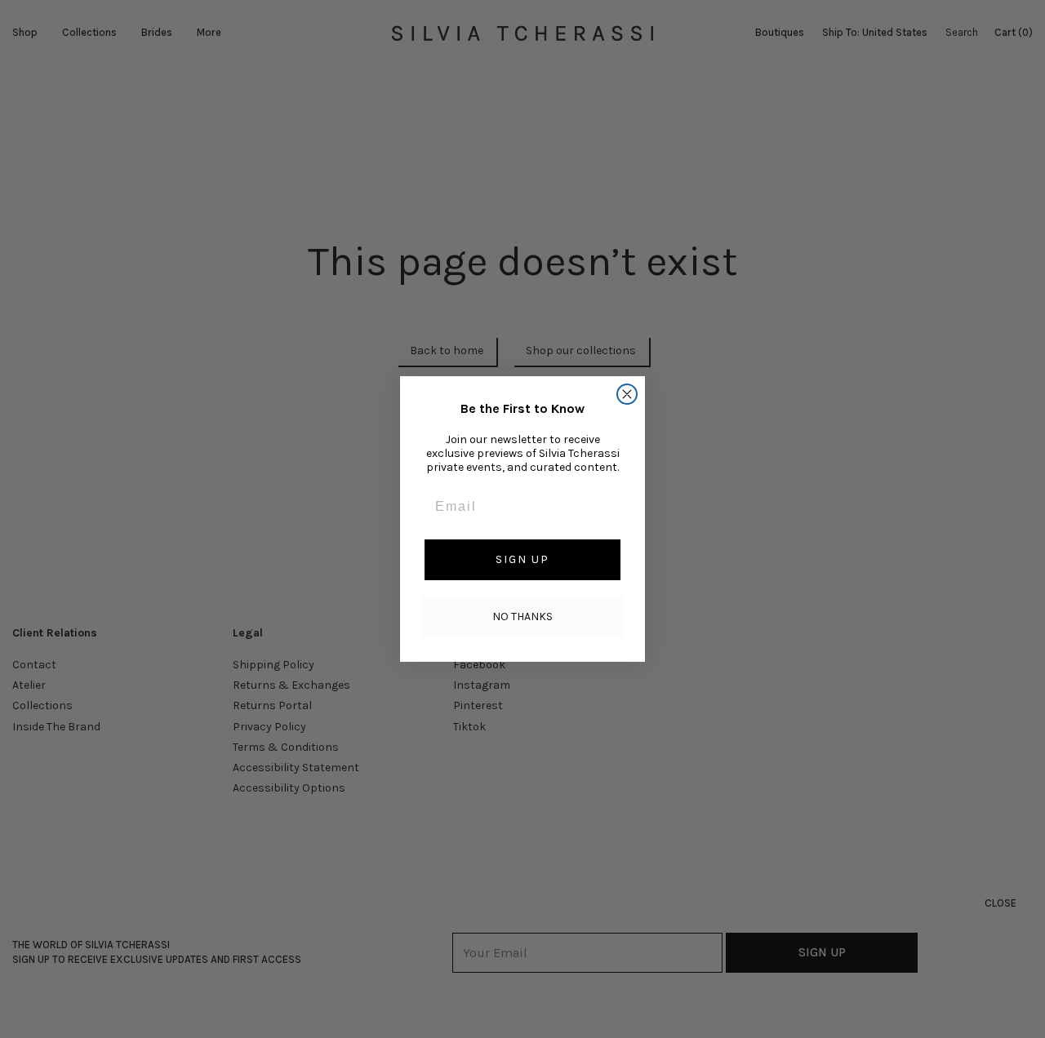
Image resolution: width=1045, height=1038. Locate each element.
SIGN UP (522, 559)
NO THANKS (522, 616)
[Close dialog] (627, 394)
